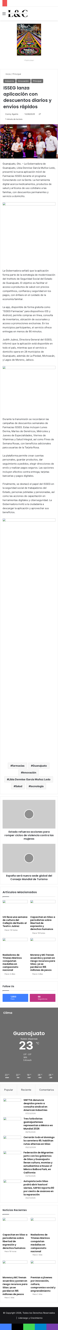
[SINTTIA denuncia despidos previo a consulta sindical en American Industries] (12, 1104)
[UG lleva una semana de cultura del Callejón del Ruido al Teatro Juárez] (15, 907)
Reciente (26, 1089)
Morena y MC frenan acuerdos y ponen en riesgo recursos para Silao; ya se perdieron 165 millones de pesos (42, 962)
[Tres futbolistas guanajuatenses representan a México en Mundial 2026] (12, 1123)
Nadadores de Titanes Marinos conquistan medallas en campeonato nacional (12, 962)
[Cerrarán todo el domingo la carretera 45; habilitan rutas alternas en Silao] (12, 1142)
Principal (17, 74)
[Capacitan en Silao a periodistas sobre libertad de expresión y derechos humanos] (42, 907)
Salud (18, 786)
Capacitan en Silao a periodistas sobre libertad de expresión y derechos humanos (42, 923)
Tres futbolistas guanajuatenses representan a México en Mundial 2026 (38, 1123)
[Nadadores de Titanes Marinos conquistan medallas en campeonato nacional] (15, 945)
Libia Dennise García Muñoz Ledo (29, 779)
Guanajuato (40, 765)
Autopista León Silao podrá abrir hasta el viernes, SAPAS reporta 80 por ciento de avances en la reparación (39, 1188)
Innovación (23, 81)
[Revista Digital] (29, 39)
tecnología (37, 786)
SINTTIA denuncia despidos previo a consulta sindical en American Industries (35, 1105)
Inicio (8, 74)
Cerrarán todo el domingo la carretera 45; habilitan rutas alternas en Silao (39, 1141)
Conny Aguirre (11, 114)
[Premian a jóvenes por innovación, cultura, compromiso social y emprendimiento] (43, 1267)
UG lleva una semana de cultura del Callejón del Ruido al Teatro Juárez (15, 921)
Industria (9, 81)
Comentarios (46, 1089)
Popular (8, 1089)
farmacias (18, 765)
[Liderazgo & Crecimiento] (17, 13)
